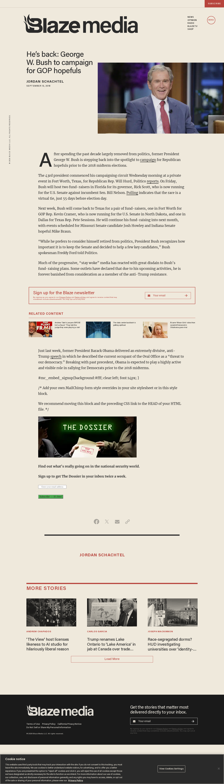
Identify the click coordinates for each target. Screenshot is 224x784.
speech (55, 356)
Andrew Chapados (38, 632)
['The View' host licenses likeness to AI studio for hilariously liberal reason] (51, 612)
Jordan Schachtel (45, 81)
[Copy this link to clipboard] (127, 521)
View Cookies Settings (171, 769)
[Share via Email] (117, 521)
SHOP (190, 29)
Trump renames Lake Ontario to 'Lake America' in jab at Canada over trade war (111, 645)
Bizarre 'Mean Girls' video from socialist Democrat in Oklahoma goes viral (182, 325)
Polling (132, 193)
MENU (211, 20)
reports (153, 181)
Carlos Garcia (97, 632)
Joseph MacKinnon (160, 632)
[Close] (218, 768)
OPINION (192, 20)
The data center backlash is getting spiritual (124, 324)
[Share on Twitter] (107, 521)
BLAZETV (193, 26)
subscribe (214, 4)
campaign (148, 160)
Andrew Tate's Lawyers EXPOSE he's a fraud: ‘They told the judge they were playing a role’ (67, 325)
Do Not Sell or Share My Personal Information (48, 727)
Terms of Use (80, 297)
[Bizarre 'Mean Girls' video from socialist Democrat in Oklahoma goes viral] (155, 329)
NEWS (191, 17)
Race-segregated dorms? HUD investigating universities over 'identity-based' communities (170, 645)
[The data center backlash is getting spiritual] (98, 329)
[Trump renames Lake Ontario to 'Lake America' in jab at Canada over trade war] (112, 612)
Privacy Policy (65, 297)
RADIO (191, 23)
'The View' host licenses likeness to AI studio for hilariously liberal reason (47, 645)
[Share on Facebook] (96, 521)
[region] (112, 769)
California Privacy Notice (69, 724)
